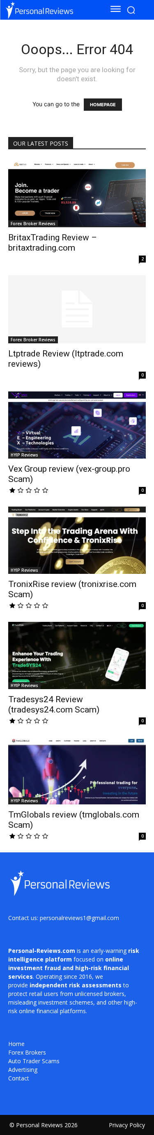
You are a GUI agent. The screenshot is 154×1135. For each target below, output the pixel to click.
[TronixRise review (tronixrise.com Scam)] (77, 540)
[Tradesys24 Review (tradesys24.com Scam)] (77, 655)
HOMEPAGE (103, 104)
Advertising (22, 1069)
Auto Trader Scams (34, 1061)
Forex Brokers (27, 1052)
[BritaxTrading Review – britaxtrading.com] (77, 193)
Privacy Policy (127, 1125)
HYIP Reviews (24, 455)
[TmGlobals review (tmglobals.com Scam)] (77, 770)
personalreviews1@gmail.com (79, 918)
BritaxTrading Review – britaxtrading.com (52, 243)
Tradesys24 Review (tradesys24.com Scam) (53, 704)
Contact (18, 1078)
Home (16, 1044)
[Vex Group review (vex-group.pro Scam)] (77, 425)
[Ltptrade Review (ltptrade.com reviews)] (77, 309)
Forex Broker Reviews (33, 223)
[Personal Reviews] (50, 10)
